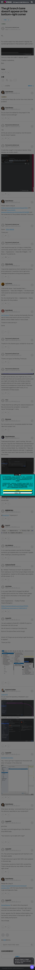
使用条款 (23, 484)
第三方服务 (24, 486)
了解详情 (17, 480)
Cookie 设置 (18, 493)
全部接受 (17, 490)
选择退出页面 (15, 487)
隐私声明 (18, 484)
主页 (8, 2)
